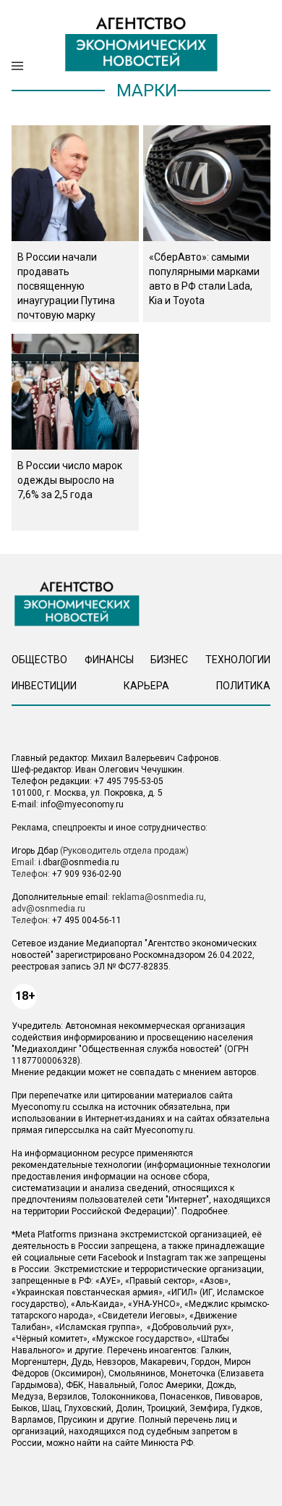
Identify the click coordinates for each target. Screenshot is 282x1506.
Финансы (109, 659)
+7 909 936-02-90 (86, 874)
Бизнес (169, 659)
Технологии (237, 659)
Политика (243, 685)
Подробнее (204, 1211)
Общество (39, 659)
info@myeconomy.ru (82, 804)
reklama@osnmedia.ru (158, 897)
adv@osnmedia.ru (48, 909)
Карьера (146, 685)
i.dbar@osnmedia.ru (78, 862)
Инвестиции (44, 685)
